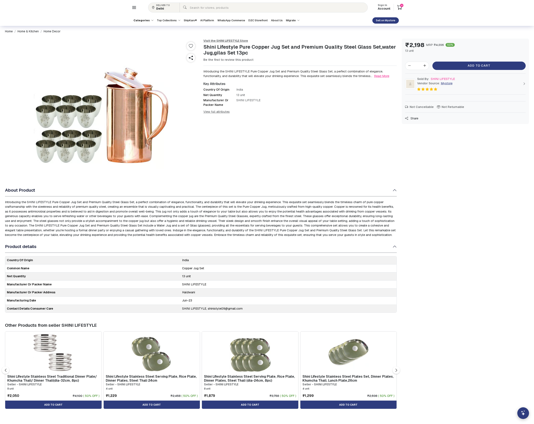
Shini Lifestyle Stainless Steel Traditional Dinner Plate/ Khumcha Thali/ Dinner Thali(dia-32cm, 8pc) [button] (52, 378)
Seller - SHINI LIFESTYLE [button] (24, 384)
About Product (20, 190)
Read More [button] (381, 76)
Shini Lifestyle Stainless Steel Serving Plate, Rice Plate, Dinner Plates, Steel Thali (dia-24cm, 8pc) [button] (249, 378)
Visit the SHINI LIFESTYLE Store (225, 41)
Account (384, 7)
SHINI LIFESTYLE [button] (436, 79)
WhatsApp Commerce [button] (231, 20)
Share (414, 118)
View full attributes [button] (216, 112)
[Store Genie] (523, 413)
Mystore (446, 83)
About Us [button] (277, 20)
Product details (21, 246)
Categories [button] (142, 20)
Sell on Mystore (385, 20)
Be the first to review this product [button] (228, 60)
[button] (134, 7)
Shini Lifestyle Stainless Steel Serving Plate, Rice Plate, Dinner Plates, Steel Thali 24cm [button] (151, 378)
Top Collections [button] (167, 20)
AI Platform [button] (207, 20)
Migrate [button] (291, 20)
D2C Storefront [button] (258, 20)
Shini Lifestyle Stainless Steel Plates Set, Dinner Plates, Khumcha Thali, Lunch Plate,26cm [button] (348, 378)
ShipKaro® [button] (190, 20)
